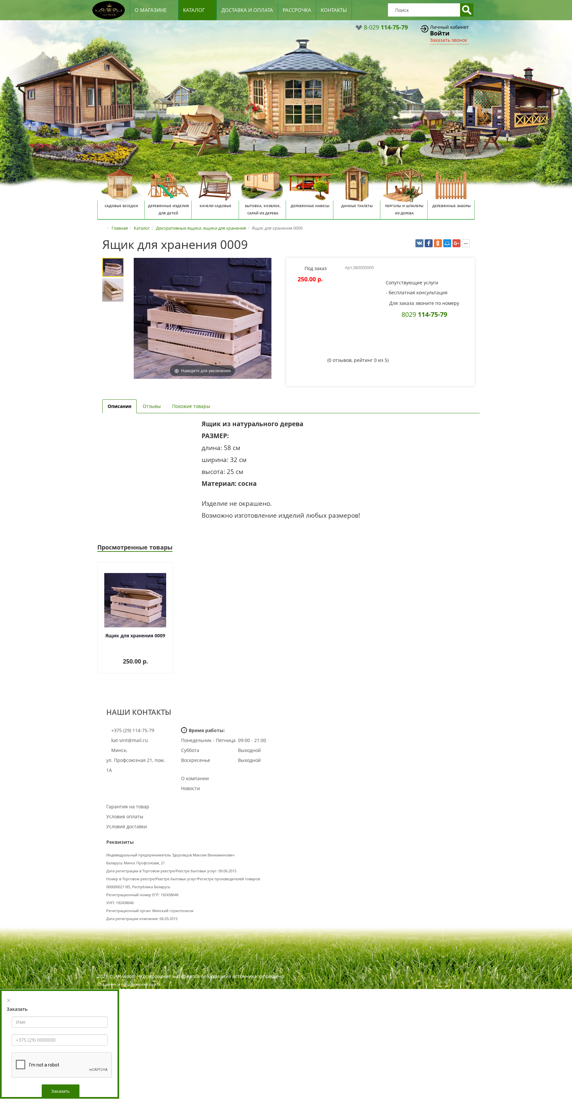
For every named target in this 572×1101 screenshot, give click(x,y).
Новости (190, 788)
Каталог (194, 10)
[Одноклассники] (438, 243)
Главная (120, 228)
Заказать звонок (448, 40)
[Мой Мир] (447, 243)
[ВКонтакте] (419, 243)
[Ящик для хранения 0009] (113, 267)
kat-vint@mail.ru (129, 740)
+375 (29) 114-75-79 (132, 730)
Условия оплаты (124, 816)
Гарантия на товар (127, 806)
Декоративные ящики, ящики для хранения (201, 228)
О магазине (151, 10)
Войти (440, 33)
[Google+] (456, 243)
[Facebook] (429, 243)
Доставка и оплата (247, 10)
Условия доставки (126, 826)
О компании (195, 778)
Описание (119, 406)
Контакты (334, 10)
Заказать (60, 1091)
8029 (424, 314)
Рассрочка (297, 10)
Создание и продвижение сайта (129, 984)
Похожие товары (191, 406)
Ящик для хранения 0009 (135, 635)
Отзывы (152, 406)
